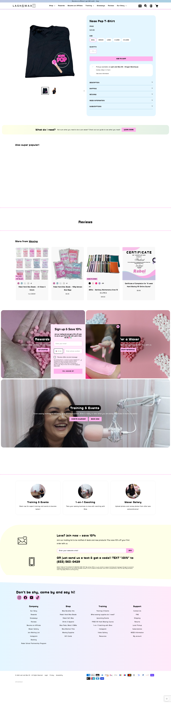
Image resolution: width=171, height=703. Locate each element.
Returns (93, 94)
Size (91, 36)
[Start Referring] (128, 344)
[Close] (118, 326)
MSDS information (97, 100)
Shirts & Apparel (68, 622)
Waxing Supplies (68, 632)
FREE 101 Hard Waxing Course (103, 622)
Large (109, 40)
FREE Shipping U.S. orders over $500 (85, 1)
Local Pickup (137, 625)
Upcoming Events (103, 618)
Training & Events (102, 611)
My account (137, 636)
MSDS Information (137, 632)
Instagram (33, 636)
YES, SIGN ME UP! (68, 371)
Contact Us (137, 611)
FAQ (137, 614)
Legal (46, 675)
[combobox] (58, 351)
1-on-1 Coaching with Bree (102, 625)
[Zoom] (49, 50)
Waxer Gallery (34, 629)
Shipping (93, 89)
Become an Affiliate (75, 6)
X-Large (116, 40)
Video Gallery (103, 632)
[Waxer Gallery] (133, 491)
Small (93, 40)
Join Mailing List (34, 632)
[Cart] (156, 6)
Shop (51, 6)
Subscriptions (95, 106)
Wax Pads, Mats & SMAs (68, 625)
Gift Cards (68, 636)
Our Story (121, 6)
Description (94, 82)
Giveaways (101, 6)
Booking (34, 640)
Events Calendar (79, 419)
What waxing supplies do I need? (103, 614)
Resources (102, 636)
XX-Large (126, 40)
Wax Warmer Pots (68, 629)
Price (92, 26)
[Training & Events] (38, 491)
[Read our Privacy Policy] (81, 360)
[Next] (83, 91)
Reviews (111, 6)
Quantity (93, 47)
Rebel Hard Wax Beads (68, 614)
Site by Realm (18, 681)
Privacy (52, 675)
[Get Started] (43, 344)
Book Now (95, 419)
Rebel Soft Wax (68, 618)
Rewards (61, 6)
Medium (101, 40)
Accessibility (59, 675)
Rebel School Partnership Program (33, 643)
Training (89, 6)
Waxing (33, 241)
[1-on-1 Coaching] (85, 491)
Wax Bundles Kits (68, 611)
